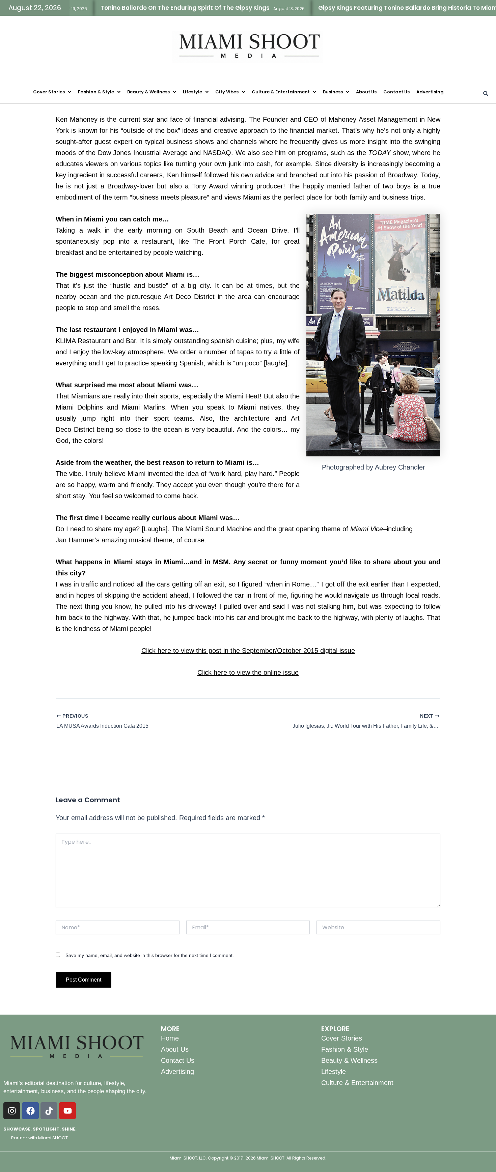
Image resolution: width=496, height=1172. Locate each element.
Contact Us (396, 92)
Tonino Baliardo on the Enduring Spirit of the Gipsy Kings (157, 7)
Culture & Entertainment (281, 92)
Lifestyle (192, 92)
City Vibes (227, 92)
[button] (52, 92)
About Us (366, 92)
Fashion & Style (96, 92)
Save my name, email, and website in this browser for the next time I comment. (149, 955)
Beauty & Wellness (148, 92)
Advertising (430, 92)
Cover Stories (49, 92)
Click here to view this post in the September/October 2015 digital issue (248, 650)
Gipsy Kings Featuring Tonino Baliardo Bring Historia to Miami (381, 7)
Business (333, 92)
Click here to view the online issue (248, 672)
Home (170, 1038)
